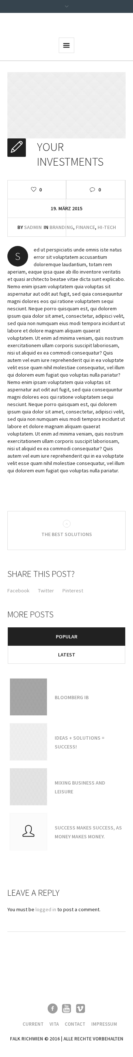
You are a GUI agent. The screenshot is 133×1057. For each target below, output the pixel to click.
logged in (45, 909)
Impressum (104, 1024)
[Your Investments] (66, 104)
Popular (66, 636)
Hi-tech (107, 227)
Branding (61, 227)
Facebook (18, 590)
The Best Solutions (66, 534)
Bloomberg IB (72, 697)
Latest (66, 654)
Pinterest (72, 590)
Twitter (46, 590)
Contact (75, 1024)
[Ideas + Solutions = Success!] (28, 741)
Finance (85, 227)
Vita (54, 1024)
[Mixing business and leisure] (28, 786)
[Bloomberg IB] (28, 697)
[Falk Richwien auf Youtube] (66, 1008)
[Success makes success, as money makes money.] (28, 831)
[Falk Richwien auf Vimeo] (80, 1008)
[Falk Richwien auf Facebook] (52, 1008)
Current (33, 1024)
